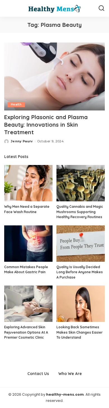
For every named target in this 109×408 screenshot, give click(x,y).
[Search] (101, 8)
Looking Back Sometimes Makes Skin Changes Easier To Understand (79, 332)
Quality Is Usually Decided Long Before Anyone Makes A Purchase (79, 272)
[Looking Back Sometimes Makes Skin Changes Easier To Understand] (80, 304)
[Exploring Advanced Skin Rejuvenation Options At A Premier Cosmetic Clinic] (28, 304)
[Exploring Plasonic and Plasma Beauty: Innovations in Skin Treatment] (54, 76)
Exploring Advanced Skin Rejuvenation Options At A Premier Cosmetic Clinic (26, 332)
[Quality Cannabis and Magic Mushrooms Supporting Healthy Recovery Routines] (80, 183)
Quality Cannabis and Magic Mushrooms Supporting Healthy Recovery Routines (79, 211)
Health (16, 104)
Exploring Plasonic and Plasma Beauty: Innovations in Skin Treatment (46, 125)
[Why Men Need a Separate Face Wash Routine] (28, 183)
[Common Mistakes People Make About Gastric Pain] (28, 243)
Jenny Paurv (22, 141)
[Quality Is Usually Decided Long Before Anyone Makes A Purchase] (80, 243)
